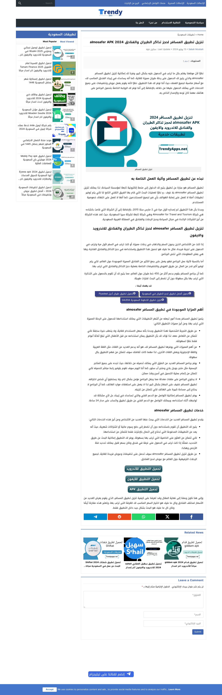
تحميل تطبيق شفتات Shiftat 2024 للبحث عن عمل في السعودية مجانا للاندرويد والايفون (103, 566)
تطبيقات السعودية (186, 35)
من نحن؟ (153, 23)
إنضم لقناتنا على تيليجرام (107, 674)
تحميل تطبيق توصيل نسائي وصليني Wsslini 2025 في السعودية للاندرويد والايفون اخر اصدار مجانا (35, 53)
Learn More (174, 689)
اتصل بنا (140, 23)
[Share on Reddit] (119, 517)
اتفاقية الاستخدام (171, 23)
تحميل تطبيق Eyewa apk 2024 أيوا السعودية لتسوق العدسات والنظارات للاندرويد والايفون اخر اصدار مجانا (35, 177)
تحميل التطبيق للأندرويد (143, 469)
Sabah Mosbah (196, 49)
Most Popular (50, 41)
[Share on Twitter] (167, 517)
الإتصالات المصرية (176, 3)
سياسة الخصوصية (194, 23)
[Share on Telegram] (95, 517)
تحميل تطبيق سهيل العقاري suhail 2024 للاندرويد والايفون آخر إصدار (143, 566)
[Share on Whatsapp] (143, 517)
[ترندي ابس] (111, 13)
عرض (186, 61)
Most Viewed (67, 42)
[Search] (20, 3)
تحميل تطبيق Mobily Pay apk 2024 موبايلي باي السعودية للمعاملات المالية (36, 160)
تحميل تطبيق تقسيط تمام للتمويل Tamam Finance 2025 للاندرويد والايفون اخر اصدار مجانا (35, 67)
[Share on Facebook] (191, 517)
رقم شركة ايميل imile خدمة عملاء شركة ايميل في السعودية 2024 (34, 127)
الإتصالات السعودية (196, 3)
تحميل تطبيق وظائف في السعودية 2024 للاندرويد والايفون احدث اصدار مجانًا (38, 98)
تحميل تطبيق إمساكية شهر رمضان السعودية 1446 (37, 81)
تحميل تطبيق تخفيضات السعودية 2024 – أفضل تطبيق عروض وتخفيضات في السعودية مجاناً (35, 191)
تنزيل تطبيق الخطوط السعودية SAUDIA (142, 300)
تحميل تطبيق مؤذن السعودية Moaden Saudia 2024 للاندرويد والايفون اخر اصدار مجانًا (35, 113)
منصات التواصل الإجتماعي (153, 3)
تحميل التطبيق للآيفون (143, 479)
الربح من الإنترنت (131, 3)
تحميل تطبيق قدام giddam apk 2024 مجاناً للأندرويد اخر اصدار (184, 564)
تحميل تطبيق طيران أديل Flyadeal (114, 294)
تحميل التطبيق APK (143, 489)
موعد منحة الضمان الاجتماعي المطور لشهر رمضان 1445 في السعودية (36, 144)
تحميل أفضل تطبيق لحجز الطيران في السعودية (165, 294)
